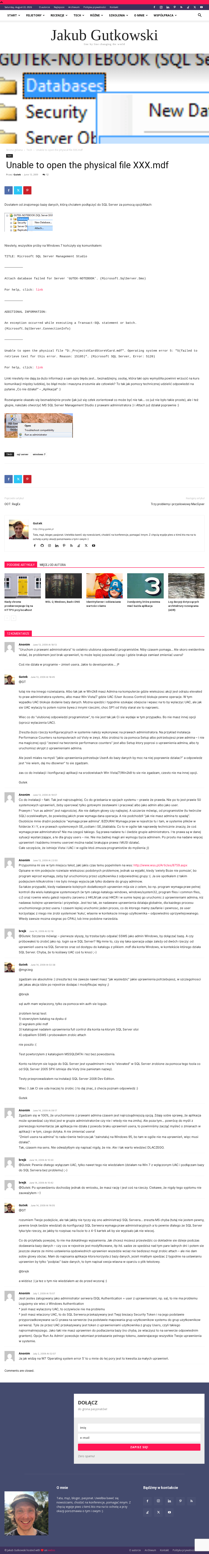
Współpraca (163, 15)
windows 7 (39, 454)
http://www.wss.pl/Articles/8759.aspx (160, 865)
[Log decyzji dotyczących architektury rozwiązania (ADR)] (186, 585)
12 (47, 174)
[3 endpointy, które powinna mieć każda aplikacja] (145, 585)
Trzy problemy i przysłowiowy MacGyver (178, 504)
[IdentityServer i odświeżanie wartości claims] (104, 585)
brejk (22, 931)
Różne (95, 15)
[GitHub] (43, 545)
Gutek (17, 174)
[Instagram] (161, 7)
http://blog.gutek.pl (43, 529)
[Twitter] (195, 7)
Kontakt (114, 7)
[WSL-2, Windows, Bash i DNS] (63, 585)
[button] (200, 16)
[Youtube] (201, 7)
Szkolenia (117, 15)
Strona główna (14, 150)
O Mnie (139, 15)
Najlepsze (59, 7)
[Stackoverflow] (188, 7)
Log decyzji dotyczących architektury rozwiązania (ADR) (183, 606)
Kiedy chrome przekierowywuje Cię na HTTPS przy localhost (18, 606)
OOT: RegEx (12, 504)
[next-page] (13, 618)
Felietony (33, 15)
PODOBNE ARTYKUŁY (21, 565)
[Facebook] (154, 7)
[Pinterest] (174, 7)
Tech (77, 15)
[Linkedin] (168, 7)
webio (51, 1550)
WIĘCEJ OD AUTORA (53, 565)
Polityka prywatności (94, 7)
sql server (22, 454)
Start (12, 15)
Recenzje (57, 15)
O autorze (44, 7)
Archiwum (74, 7)
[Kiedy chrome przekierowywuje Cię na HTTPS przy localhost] (22, 585)
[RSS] (181, 7)
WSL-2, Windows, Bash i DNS (62, 601)
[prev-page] (7, 618)
